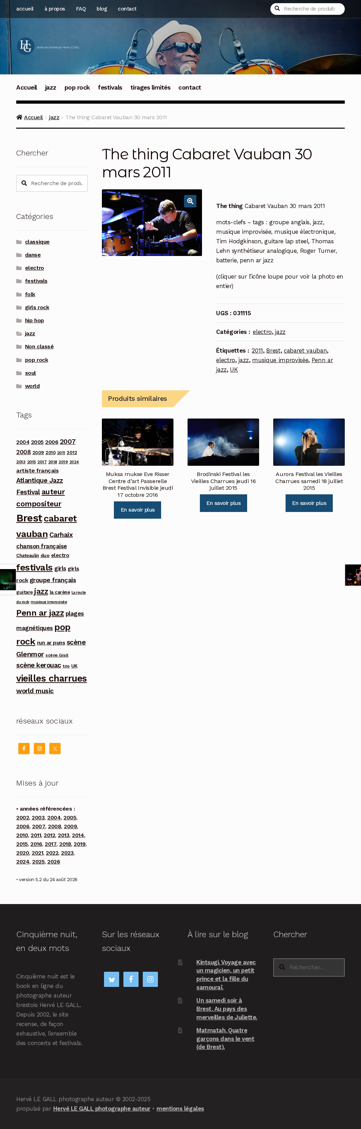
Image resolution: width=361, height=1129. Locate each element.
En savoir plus (138, 510)
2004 (22, 442)
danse (33, 255)
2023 (67, 853)
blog (102, 9)
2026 (53, 862)
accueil (24, 9)
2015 (31, 461)
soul (30, 373)
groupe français (53, 580)
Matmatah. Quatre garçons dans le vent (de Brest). (225, 1038)
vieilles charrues (51, 678)
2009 (38, 452)
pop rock (77, 87)
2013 (20, 461)
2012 (72, 452)
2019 (63, 461)
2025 (38, 862)
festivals (110, 87)
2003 (38, 817)
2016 (36, 844)
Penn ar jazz (40, 613)
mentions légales (180, 1108)
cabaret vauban (305, 350)
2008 (23, 452)
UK (234, 369)
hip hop (34, 320)
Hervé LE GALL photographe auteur (102, 1108)
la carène (60, 592)
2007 (68, 442)
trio (66, 666)
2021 (37, 853)
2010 (50, 452)
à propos (54, 9)
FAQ (81, 9)
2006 (51, 442)
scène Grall (56, 655)
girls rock (37, 307)
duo (45, 555)
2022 (52, 853)
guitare (24, 592)
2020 (22, 853)
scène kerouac (38, 665)
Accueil (26, 87)
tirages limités (150, 87)
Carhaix (61, 535)
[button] (190, 201)
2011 (257, 350)
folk (30, 294)
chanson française (41, 546)
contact (127, 9)
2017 (42, 461)
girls (60, 568)
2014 (78, 835)
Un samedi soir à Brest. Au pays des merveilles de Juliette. (226, 1008)
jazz (50, 87)
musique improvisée (280, 360)
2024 (74, 462)
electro (262, 331)
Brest (273, 350)
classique (37, 242)
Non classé (39, 346)
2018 (52, 461)
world (32, 386)
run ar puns (51, 643)
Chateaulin (27, 555)
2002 (22, 817)
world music (35, 691)
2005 (37, 442)
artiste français (37, 470)
